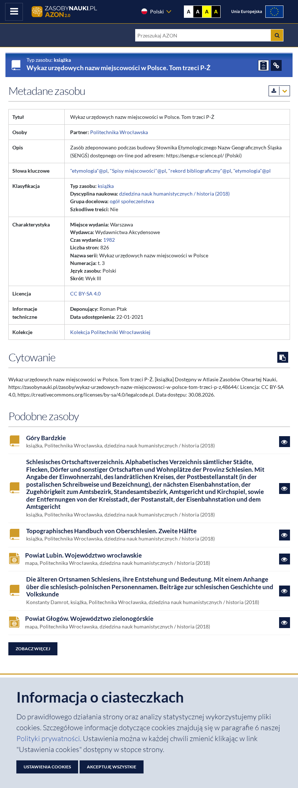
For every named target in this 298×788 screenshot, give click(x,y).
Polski (157, 11)
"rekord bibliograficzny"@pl (199, 171)
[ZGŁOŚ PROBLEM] (263, 65)
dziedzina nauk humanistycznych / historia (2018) (174, 193)
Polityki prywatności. (49, 738)
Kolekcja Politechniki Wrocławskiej (110, 332)
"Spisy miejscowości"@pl (138, 171)
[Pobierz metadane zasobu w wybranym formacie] (279, 90)
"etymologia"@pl (89, 171)
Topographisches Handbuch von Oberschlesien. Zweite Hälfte (111, 531)
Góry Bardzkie (46, 438)
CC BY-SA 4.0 (85, 293)
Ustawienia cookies (47, 766)
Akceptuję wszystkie (111, 766)
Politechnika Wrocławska (119, 132)
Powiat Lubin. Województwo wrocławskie (83, 555)
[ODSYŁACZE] (276, 65)
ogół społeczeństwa (132, 201)
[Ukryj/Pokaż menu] (14, 12)
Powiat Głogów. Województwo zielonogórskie (89, 618)
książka (106, 186)
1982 (109, 240)
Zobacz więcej (33, 648)
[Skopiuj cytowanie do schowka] (282, 357)
